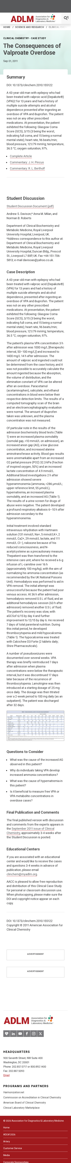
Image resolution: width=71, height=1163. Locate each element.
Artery (6, 1141)
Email (6, 1075)
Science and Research (29, 27)
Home (6, 27)
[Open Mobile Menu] (66, 18)
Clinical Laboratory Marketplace (21, 1107)
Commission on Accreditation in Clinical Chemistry (32, 1097)
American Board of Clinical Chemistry (24, 1102)
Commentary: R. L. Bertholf (27, 168)
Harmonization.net (13, 1092)
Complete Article (21, 156)
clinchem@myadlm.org (22, 874)
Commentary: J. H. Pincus (27, 162)
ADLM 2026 (9, 1134)
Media (6, 1155)
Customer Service (12, 1148)
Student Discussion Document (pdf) (30, 206)
